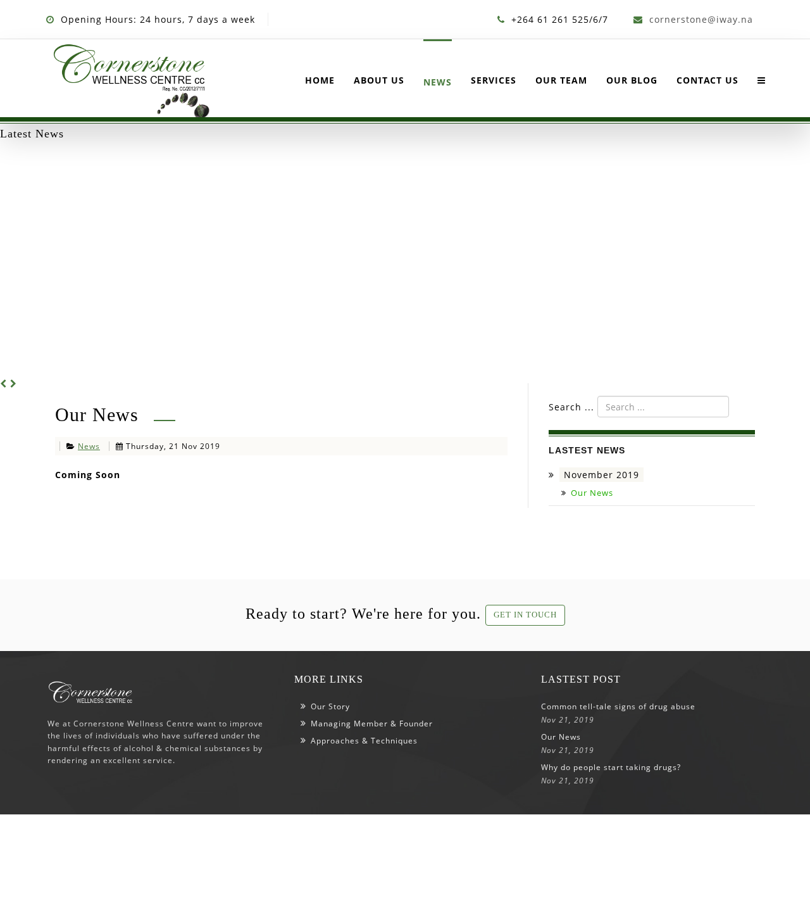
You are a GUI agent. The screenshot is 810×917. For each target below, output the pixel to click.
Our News (592, 493)
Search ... (571, 407)
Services (493, 80)
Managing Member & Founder (372, 723)
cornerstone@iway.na (701, 19)
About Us (379, 80)
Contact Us (707, 80)
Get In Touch (525, 614)
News (437, 82)
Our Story (330, 706)
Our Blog (631, 80)
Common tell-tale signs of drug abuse (618, 706)
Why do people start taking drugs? (611, 767)
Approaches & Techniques (364, 740)
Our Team (561, 80)
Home (320, 80)
